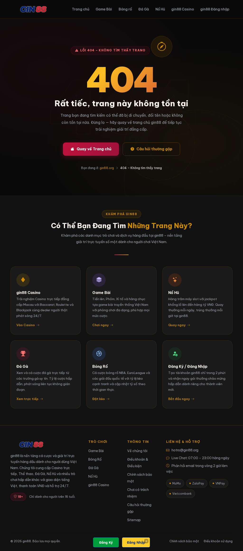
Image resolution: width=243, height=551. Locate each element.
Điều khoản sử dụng (218, 541)
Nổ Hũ (160, 9)
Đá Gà (143, 9)
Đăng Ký (106, 542)
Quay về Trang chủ (94, 149)
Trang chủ (80, 9)
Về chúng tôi (137, 451)
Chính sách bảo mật (184, 541)
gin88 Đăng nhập (214, 9)
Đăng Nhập (136, 542)
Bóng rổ (125, 9)
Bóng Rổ (95, 459)
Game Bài (104, 9)
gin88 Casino (182, 9)
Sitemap (134, 520)
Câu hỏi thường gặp (154, 149)
